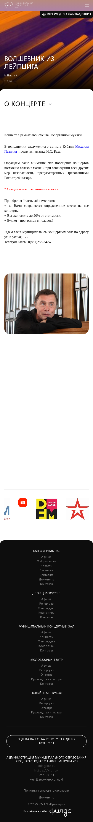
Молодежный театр (46, 660)
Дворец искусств (46, 593)
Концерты (46, 637)
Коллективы (46, 613)
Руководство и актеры (46, 679)
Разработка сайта (36, 811)
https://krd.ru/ (46, 770)
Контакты (46, 584)
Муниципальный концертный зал (46, 626)
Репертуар (46, 603)
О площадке (46, 608)
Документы (47, 579)
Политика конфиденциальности (46, 790)
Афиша (46, 557)
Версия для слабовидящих (69, 14)
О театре (46, 675)
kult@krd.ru (46, 766)
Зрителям (46, 575)
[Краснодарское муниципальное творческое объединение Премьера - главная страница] (18, 5)
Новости (46, 566)
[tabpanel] (46, 370)
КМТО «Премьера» (46, 551)
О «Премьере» (46, 561)
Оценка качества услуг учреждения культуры (46, 741)
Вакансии (46, 570)
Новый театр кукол (46, 693)
